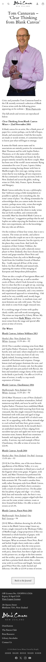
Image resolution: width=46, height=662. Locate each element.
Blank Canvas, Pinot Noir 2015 (17, 510)
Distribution (7, 625)
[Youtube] (29, 657)
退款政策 (8, 653)
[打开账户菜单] (37, 4)
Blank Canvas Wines (19, 649)
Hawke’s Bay (7, 338)
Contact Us (7, 642)
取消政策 (38, 653)
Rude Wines (25, 318)
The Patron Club (9, 630)
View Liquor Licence (11, 599)
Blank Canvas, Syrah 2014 (14, 450)
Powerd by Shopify (33, 649)
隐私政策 (15, 653)
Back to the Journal (23, 580)
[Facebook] (16, 657)
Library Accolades (10, 638)
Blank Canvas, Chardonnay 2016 (18, 385)
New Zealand (20, 338)
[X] (20, 657)
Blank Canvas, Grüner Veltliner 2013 (20, 333)
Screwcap (12, 341)
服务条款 (23, 653)
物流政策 (30, 653)
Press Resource (8, 634)
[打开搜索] (8, 4)
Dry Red (30, 455)
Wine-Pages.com (33, 109)
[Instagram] (25, 657)
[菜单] (3, 4)
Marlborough (8, 390)
